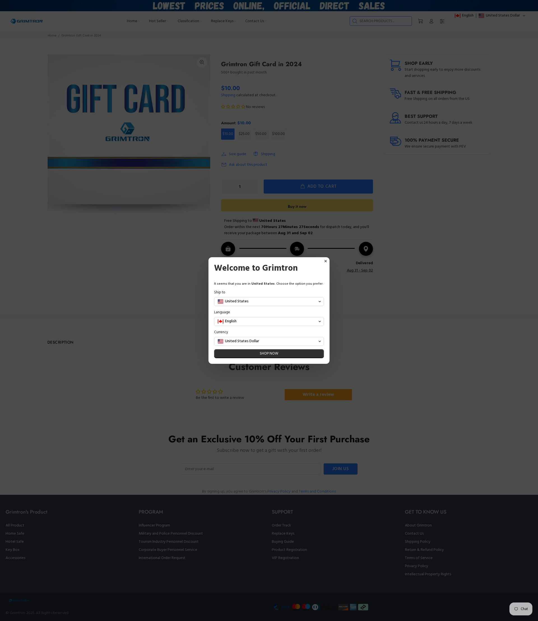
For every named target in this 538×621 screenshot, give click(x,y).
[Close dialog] (325, 261)
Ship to (219, 292)
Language (222, 312)
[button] (269, 301)
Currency (221, 332)
